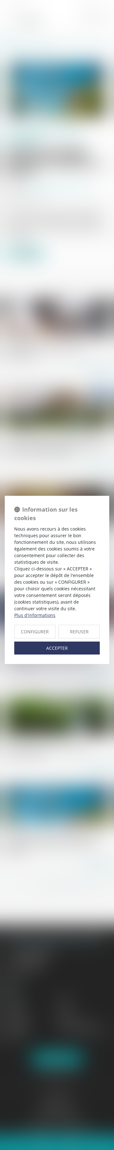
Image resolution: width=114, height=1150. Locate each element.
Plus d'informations (34, 615)
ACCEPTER (57, 648)
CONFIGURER (35, 632)
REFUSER (79, 632)
